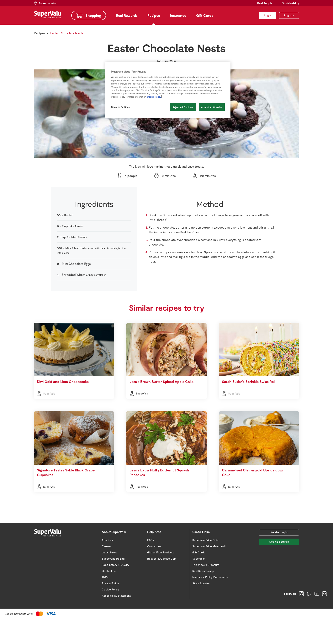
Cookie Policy (154, 96)
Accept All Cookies (211, 107)
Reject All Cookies (183, 107)
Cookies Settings (120, 107)
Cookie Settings (279, 541)
